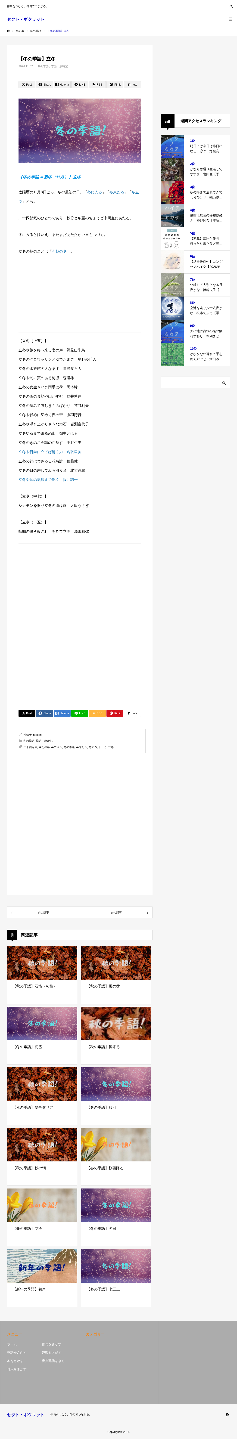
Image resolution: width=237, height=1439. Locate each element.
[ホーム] (8, 31)
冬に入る (94, 192)
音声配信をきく (53, 1361)
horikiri (37, 735)
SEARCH (231, 6)
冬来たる (116, 192)
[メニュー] (230, 19)
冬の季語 (43, 66)
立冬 (111, 747)
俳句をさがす (51, 1344)
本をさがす (15, 1361)
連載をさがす (51, 1352)
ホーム (12, 1344)
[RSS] (227, 1414)
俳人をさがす (17, 1369)
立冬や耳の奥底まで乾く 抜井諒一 (48, 480)
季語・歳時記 (59, 66)
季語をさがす (17, 1352)
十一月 (102, 747)
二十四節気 (30, 747)
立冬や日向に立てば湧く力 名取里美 (50, 452)
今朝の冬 (59, 251)
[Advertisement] (80, 295)
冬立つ (93, 747)
